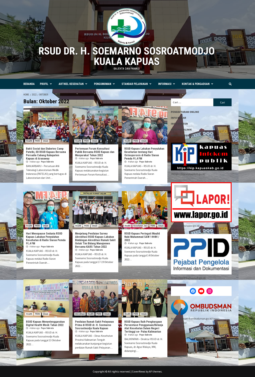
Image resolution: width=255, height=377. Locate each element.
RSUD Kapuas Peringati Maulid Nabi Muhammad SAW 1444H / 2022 (142, 237)
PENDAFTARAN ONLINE (185, 112)
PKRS (37, 141)
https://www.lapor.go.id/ (185, 225)
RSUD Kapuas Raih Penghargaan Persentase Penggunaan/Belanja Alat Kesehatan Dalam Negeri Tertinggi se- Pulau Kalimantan (143, 326)
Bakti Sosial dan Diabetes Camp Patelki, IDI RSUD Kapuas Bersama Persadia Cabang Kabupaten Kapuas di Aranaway (46, 153)
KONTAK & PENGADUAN (196, 84)
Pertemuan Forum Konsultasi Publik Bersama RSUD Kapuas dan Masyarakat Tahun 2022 (94, 152)
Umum (45, 141)
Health (29, 141)
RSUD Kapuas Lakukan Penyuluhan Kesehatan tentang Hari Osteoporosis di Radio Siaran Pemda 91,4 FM (144, 153)
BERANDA (29, 84)
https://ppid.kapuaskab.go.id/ (188, 278)
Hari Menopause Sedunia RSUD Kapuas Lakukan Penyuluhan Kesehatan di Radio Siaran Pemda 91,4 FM (46, 238)
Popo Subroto (47, 162)
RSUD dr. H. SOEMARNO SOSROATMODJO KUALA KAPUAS (127, 56)
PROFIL (44, 84)
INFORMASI (164, 84)
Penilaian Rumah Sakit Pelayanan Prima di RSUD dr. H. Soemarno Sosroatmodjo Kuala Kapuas (94, 325)
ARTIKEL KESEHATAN (71, 84)
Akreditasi (80, 314)
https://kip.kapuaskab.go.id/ (188, 174)
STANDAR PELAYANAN (135, 84)
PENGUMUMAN (102, 84)
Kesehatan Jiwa (140, 226)
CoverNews (138, 371)
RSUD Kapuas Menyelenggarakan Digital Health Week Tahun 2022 (45, 323)
